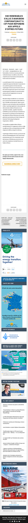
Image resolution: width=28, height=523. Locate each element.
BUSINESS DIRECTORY (12, 164)
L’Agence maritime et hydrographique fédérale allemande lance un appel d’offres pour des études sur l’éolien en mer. (13, 450)
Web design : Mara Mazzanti (8, 517)
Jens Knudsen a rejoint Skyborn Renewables (14, 427)
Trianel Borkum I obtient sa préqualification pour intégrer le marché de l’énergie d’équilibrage (13, 411)
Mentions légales (22, 519)
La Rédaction (13, 32)
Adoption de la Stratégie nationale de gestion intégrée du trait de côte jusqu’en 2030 (13, 457)
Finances (14, 34)
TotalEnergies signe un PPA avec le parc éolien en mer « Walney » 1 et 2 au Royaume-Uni (14, 433)
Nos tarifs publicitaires (12, 519)
